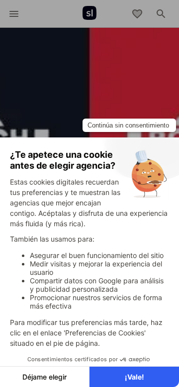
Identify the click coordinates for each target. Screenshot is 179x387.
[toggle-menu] (14, 14)
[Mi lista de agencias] (137, 14)
